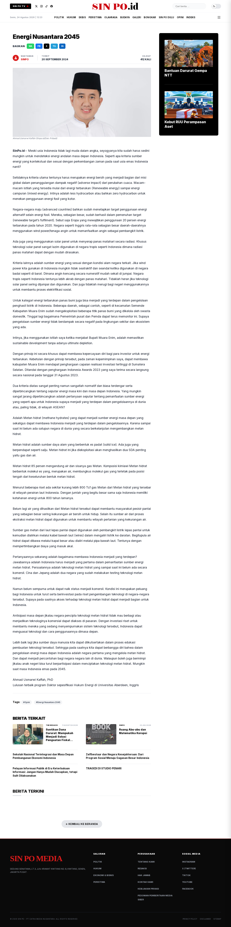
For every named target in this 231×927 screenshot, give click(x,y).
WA (30, 46)
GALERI (136, 17)
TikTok (186, 875)
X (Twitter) (189, 868)
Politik (97, 861)
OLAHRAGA (110, 17)
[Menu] (219, 17)
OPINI (180, 17)
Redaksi (142, 868)
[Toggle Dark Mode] (216, 6)
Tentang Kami (146, 861)
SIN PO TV (19, 6)
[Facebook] (51, 6)
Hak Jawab (144, 875)
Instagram (188, 861)
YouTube (187, 882)
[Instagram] (41, 6)
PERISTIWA (95, 17)
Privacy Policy (190, 919)
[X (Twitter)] (36, 6)
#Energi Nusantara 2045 (48, 702)
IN (62, 46)
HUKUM (71, 17)
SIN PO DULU (166, 17)
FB (39, 46)
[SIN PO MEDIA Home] (115, 6)
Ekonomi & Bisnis (103, 875)
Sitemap (217, 919)
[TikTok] (46, 6)
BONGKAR (150, 17)
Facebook (188, 889)
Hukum (97, 868)
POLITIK (59, 17)
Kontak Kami (145, 882)
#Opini (26, 702)
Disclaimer (205, 919)
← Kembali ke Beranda (82, 824)
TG (54, 46)
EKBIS (82, 17)
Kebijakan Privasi (148, 889)
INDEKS (190, 17)
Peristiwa (99, 882)
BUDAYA (125, 17)
